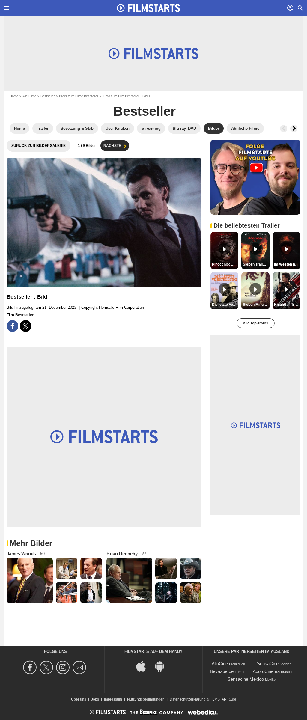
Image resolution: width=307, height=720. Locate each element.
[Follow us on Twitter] (47, 667)
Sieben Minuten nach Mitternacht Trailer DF (256, 304)
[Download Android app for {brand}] (162, 665)
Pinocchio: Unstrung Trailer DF (225, 264)
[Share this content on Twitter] (25, 326)
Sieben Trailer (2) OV (256, 264)
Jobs (95, 699)
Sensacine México (246, 679)
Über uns (78, 699)
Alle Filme (29, 96)
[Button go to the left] (283, 128)
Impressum (113, 699)
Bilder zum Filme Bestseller (78, 96)
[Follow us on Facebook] (30, 667)
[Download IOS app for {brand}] (144, 665)
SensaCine (268, 663)
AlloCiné (220, 663)
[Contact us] (80, 667)
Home (14, 96)
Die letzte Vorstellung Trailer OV (225, 304)
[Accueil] (148, 8)
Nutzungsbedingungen (146, 699)
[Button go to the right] (293, 128)
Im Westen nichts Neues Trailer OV (287, 264)
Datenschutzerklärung (188, 699)
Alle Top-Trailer (255, 323)
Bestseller (47, 96)
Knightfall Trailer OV (287, 304)
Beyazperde (222, 671)
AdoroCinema (266, 671)
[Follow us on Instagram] (63, 667)
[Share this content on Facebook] (12, 326)
